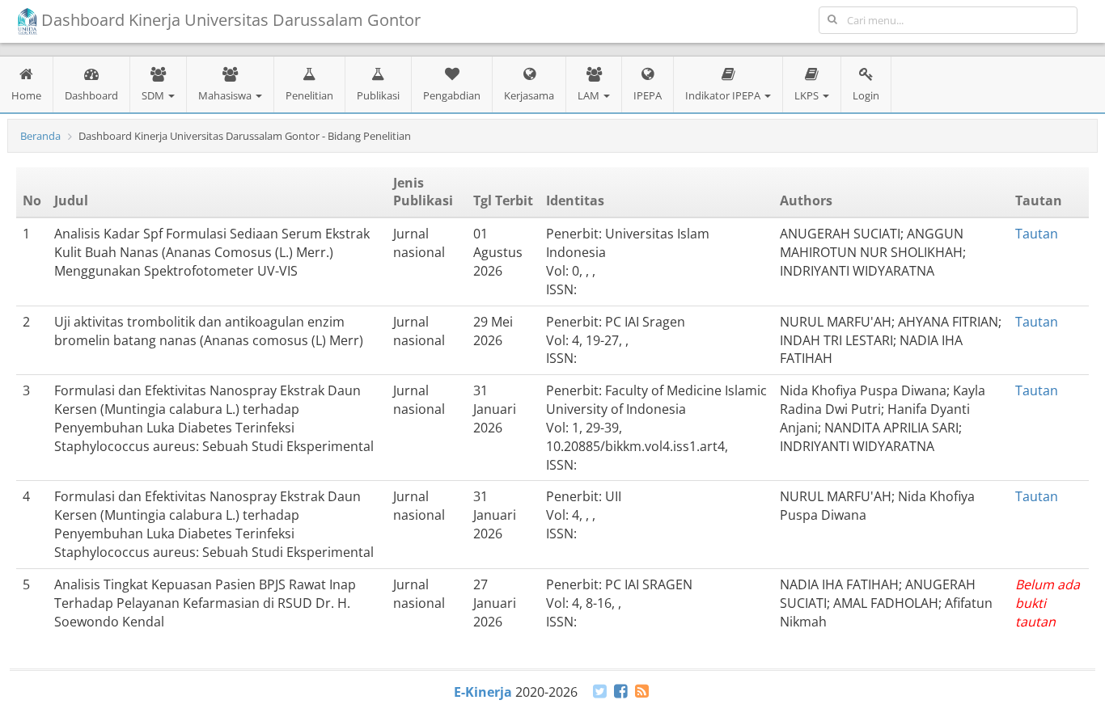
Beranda (40, 136)
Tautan (1036, 234)
